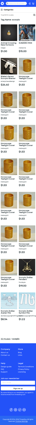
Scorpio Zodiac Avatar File (8, 312)
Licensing (22, 372)
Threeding (2, 3)
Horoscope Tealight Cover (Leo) (8, 178)
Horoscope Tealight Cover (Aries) (26, 212)
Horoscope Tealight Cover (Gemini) (26, 178)
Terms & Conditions (26, 366)
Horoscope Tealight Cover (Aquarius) (26, 245)
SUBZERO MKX (25, 43)
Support (4, 372)
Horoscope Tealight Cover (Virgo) (8, 145)
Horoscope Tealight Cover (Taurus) (8, 212)
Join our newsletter (10, 378)
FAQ (2, 369)
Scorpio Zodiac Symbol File (26, 312)
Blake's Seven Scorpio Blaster (8, 78)
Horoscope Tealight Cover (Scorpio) (8, 111)
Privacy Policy (23, 369)
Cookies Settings (21, 421)
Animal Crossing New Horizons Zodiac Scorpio (8, 44)
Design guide (6, 366)
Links (20, 355)
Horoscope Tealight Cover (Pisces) (8, 245)
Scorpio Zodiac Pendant (26, 279)
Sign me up (18, 388)
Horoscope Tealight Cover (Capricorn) (8, 279)
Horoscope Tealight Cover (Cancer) (26, 145)
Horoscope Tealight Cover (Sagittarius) (26, 78)
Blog (20, 352)
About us (4, 352)
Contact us (5, 355)
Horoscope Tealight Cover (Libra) (26, 111)
